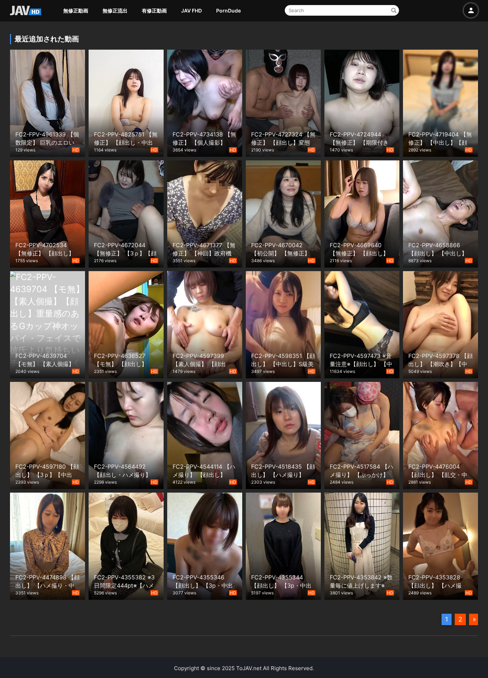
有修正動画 (154, 11)
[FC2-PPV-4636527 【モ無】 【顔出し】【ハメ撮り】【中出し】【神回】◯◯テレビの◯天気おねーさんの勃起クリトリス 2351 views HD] (126, 324)
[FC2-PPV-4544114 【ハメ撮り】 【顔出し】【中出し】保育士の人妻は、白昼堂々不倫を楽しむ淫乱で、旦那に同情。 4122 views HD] (204, 434)
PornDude (228, 11)
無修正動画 (75, 11)
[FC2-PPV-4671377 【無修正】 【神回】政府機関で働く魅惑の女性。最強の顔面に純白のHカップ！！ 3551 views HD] (204, 213)
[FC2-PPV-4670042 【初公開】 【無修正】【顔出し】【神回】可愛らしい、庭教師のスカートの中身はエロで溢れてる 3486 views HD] (283, 213)
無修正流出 (115, 11)
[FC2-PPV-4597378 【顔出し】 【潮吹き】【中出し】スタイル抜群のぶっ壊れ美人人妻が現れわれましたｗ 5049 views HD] (440, 324)
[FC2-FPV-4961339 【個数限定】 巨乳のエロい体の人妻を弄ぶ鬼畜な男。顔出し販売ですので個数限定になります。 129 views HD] (47, 102)
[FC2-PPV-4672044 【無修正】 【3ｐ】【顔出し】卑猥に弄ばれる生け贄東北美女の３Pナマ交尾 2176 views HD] (126, 213)
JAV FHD (191, 11)
